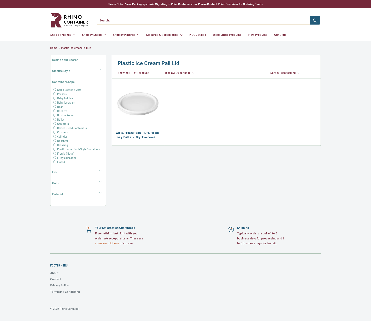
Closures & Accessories (162, 34)
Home (53, 47)
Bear (60, 106)
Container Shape (63, 81)
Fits (54, 172)
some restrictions (107, 243)
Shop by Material (124, 34)
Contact (55, 279)
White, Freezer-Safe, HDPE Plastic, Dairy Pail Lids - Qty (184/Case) (138, 135)
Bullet (60, 119)
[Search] (315, 20)
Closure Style (61, 70)
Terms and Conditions (65, 291)
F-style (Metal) (65, 153)
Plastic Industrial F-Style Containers (78, 149)
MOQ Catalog (197, 34)
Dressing (62, 145)
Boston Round (65, 115)
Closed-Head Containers (72, 128)
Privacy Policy (59, 285)
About (54, 273)
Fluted (61, 162)
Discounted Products (227, 34)
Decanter (62, 140)
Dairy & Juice (65, 98)
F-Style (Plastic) (66, 157)
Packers (62, 94)
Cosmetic (63, 132)
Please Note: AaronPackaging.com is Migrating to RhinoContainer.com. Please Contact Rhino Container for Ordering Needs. (185, 4)
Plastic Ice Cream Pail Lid (76, 47)
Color (56, 183)
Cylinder (62, 136)
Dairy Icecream (66, 102)
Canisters (63, 123)
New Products (257, 34)
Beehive (62, 111)
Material (57, 194)
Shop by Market (60, 34)
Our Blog (280, 34)
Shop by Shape (92, 34)
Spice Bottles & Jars (69, 89)
